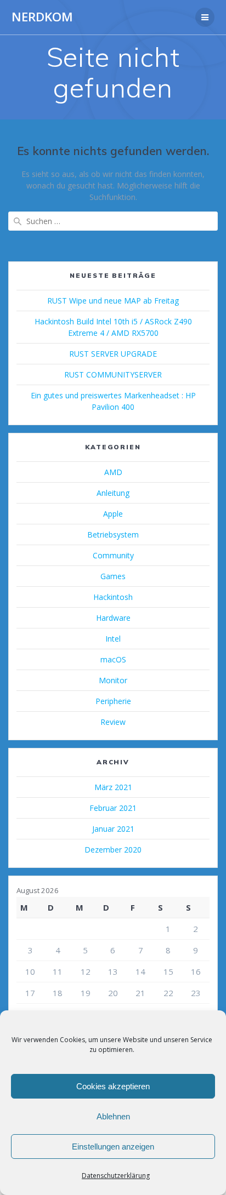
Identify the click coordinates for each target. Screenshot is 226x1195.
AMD (113, 472)
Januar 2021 (113, 829)
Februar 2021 (113, 808)
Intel (113, 638)
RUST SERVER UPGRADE (113, 353)
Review (113, 722)
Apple (113, 513)
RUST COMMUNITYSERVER (113, 374)
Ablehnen (113, 1116)
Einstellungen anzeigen (113, 1146)
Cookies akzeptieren (113, 1086)
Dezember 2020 (113, 849)
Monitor (113, 680)
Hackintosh (113, 597)
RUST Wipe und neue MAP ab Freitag (113, 300)
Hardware (113, 618)
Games (113, 576)
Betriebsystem (113, 534)
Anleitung (113, 493)
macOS (113, 659)
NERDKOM (42, 17)
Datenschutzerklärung (116, 1175)
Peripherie (113, 701)
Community (113, 555)
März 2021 (113, 787)
